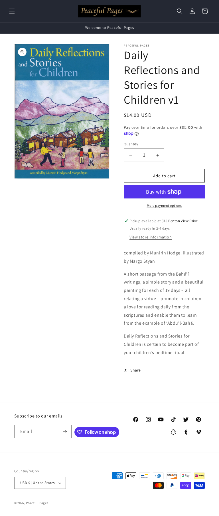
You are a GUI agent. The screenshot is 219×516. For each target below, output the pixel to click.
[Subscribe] (65, 431)
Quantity (131, 144)
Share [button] (135, 370)
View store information (150, 237)
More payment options (164, 205)
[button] (12, 11)
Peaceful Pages (37, 503)
